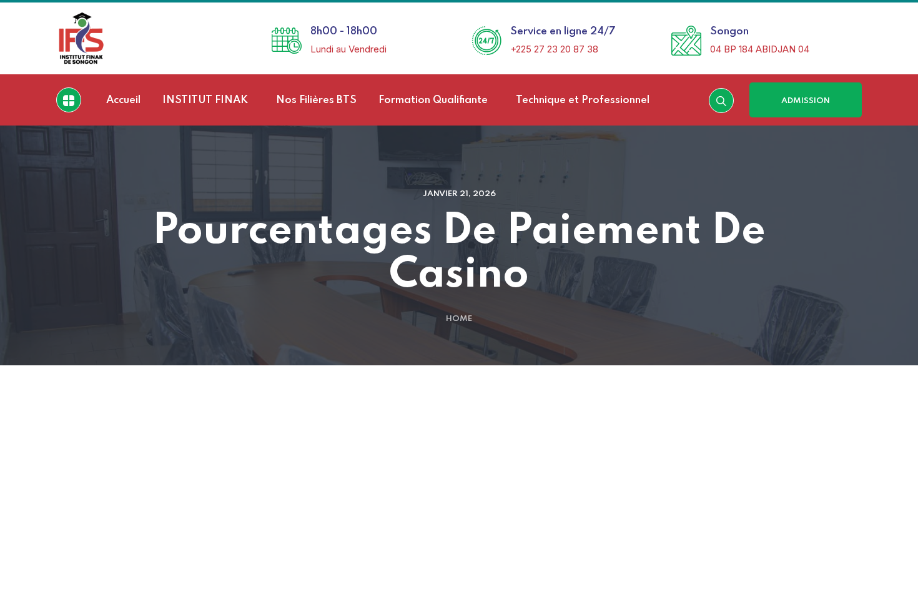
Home (459, 319)
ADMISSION (805, 101)
